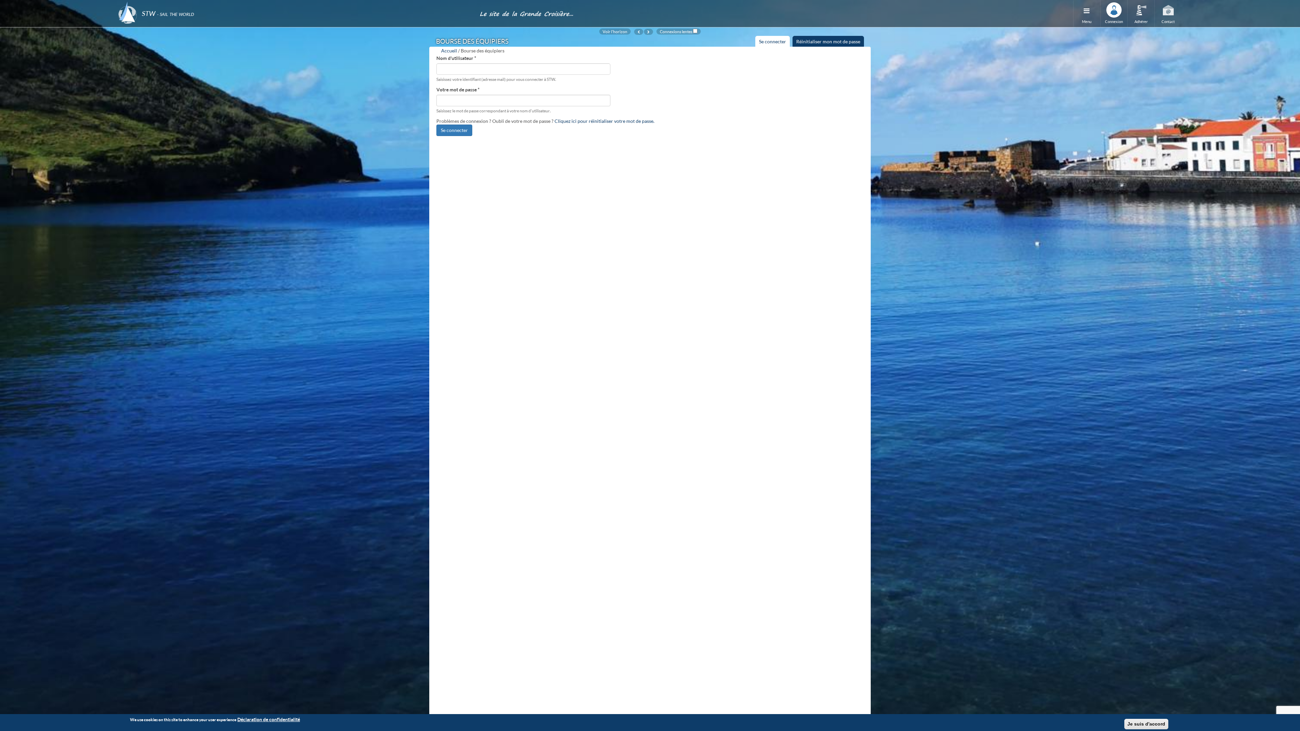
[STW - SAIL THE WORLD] (294, 4)
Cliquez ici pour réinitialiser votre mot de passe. (604, 121)
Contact (1168, 21)
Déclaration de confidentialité (268, 719)
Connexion (1114, 21)
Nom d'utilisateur (456, 58)
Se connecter (774, 43)
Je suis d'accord (1146, 724)
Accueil (449, 50)
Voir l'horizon (615, 31)
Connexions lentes (676, 31)
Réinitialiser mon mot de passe (828, 41)
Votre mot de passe (458, 89)
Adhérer (1141, 21)
